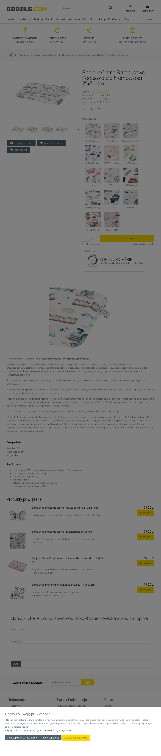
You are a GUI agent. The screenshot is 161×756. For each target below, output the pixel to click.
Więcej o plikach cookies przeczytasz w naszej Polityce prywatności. (39, 730)
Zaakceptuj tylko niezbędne (22, 737)
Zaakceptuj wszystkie (76, 737)
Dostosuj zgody (50, 737)
